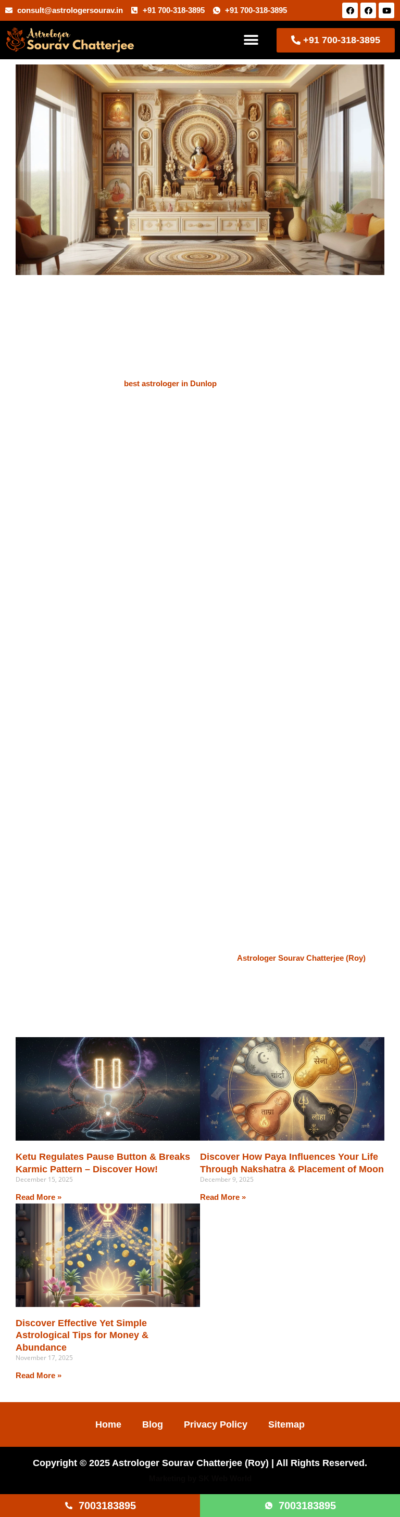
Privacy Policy (215, 1424)
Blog (152, 1424)
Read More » (38, 1197)
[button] (251, 40)
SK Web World (225, 1478)
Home (108, 1424)
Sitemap (286, 1424)
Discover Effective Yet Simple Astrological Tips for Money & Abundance (82, 1335)
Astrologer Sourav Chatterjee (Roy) (301, 958)
